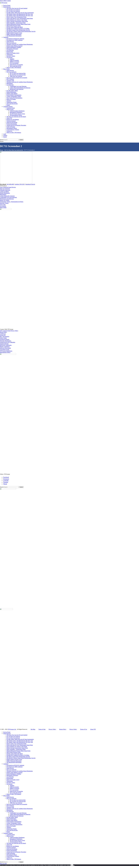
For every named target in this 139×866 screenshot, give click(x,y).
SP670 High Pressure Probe (13, 752)
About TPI (2, 335)
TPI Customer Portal (5, 330)
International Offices (5, 352)
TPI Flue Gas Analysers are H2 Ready (16, 843)
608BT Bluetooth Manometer (13, 761)
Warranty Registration (5, 340)
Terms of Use (83, 729)
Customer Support (7, 833)
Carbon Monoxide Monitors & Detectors (20, 814)
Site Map (33, 729)
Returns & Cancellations (12, 846)
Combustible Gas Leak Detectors (8, 197)
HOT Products (10, 805)
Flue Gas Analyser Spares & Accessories (16, 804)
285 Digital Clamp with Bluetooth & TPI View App (19, 740)
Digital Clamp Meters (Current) (14, 772)
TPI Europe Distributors (6, 351)
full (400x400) (10, 184)
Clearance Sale (10, 807)
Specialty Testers (4, 203)
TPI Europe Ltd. (12, 729)
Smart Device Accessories (16, 791)
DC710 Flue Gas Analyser (13, 736)
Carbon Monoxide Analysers (7, 196)
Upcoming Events (4, 349)
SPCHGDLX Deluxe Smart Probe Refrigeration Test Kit (20, 758)
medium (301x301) (20, 184)
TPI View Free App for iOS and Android (16, 735)
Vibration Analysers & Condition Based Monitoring (19, 771)
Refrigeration (9, 778)
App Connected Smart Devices (8, 187)
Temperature (9, 781)
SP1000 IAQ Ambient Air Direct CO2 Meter (17, 755)
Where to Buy (10, 836)
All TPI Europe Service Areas (17, 840)
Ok (72, 865)
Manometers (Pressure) (12, 775)
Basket (8, 831)
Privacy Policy (14, 330)
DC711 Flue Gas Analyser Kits (17, 800)
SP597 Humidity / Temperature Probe (16, 749)
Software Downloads (5, 348)
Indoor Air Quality (4, 200)
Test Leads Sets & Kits (15, 792)
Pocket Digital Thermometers (13, 821)
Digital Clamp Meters (11, 820)
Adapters (12, 785)
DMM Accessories (14, 788)
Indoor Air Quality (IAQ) (12, 779)
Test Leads (2, 204)
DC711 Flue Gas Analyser (13, 738)
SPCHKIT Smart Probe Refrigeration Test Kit (18, 756)
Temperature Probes (11, 828)
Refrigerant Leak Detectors (7, 198)
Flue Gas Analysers (5, 188)
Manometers (3, 194)
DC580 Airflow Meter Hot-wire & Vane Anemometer (20, 739)
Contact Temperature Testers (13, 823)
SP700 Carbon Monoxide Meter (14, 753)
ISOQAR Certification (6, 345)
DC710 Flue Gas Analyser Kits (18, 801)
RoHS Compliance (5, 346)
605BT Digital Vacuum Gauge (14, 759)
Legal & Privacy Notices (12, 856)
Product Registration (11, 850)
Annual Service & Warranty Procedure (16, 852)
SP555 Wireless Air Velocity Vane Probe (16, 746)
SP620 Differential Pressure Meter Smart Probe (18, 751)
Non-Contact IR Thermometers (14, 824)
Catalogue (5, 763)
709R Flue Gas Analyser (16, 802)
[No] (73, 865)
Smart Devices (7, 733)
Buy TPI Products (4, 336)
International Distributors (16, 839)
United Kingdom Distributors (17, 837)
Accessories (3, 206)
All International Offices (16, 841)
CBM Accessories (14, 787)
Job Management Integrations (13, 762)
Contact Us (3, 333)
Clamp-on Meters (4, 191)
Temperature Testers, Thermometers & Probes (11, 201)
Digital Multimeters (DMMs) (13, 774)
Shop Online (3, 207)
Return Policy (3, 332)
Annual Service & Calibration (7, 342)
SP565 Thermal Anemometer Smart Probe (17, 748)
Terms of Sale (41, 729)
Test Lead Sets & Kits (12, 830)
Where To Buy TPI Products (13, 794)
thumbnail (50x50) (30, 184)
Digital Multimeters (5, 193)
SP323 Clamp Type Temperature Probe (16, 743)
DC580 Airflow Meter (12, 817)
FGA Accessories (14, 789)
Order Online (3, 338)
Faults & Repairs (4, 343)
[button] (4, 134)
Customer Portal (10, 834)
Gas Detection (10, 776)
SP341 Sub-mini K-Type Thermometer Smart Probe (19, 745)
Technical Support (4, 339)
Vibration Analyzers (5, 190)
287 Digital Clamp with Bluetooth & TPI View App (19, 742)
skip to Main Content (5, 0)
